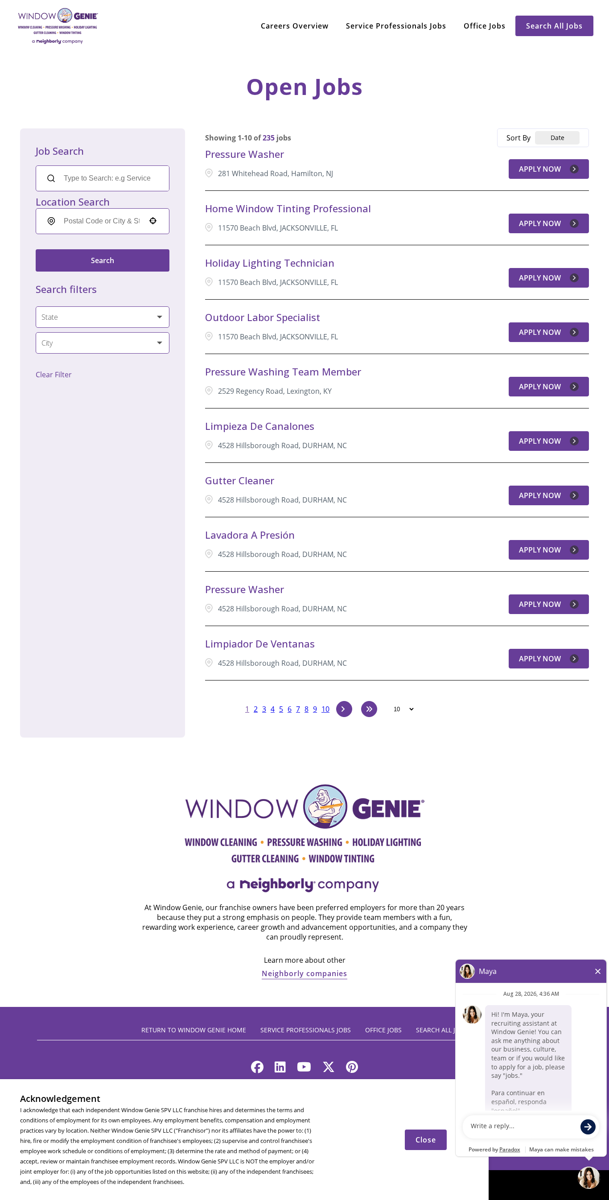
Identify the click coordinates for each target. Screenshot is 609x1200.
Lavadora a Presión (250, 534)
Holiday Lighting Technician (269, 262)
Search (102, 260)
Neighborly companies (304, 973)
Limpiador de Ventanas (260, 643)
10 (325, 709)
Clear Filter (54, 374)
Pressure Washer (244, 154)
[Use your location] (152, 222)
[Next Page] (344, 709)
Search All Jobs (554, 26)
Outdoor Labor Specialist (262, 317)
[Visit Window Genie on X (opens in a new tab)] (328, 1069)
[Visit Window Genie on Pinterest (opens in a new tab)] (352, 1069)
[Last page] (369, 709)
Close (426, 1140)
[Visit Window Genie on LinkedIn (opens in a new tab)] (280, 1069)
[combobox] (101, 221)
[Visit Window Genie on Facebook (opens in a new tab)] (257, 1069)
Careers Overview (295, 26)
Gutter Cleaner (239, 480)
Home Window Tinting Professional (288, 208)
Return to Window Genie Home (193, 1030)
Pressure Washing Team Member (283, 371)
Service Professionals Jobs (396, 26)
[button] (102, 317)
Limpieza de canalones (259, 426)
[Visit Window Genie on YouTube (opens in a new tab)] (304, 1069)
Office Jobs (485, 26)
